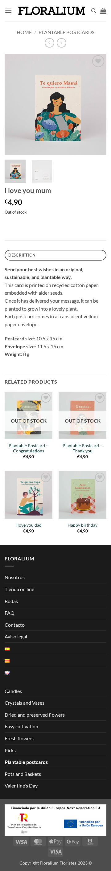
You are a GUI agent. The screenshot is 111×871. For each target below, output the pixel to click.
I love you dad (28, 525)
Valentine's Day (21, 785)
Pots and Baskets (23, 774)
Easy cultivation (21, 726)
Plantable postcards (66, 32)
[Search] (93, 11)
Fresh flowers (19, 738)
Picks (10, 750)
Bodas (11, 601)
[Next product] (49, 43)
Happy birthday (82, 525)
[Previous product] (61, 43)
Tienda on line (19, 589)
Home (24, 32)
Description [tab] (22, 255)
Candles (13, 691)
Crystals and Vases (24, 703)
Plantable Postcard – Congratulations (28, 448)
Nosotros (15, 577)
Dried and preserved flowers (35, 715)
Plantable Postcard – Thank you (82, 448)
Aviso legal (16, 636)
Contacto (15, 625)
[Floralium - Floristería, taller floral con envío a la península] (51, 11)
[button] (8, 10)
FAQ (9, 613)
